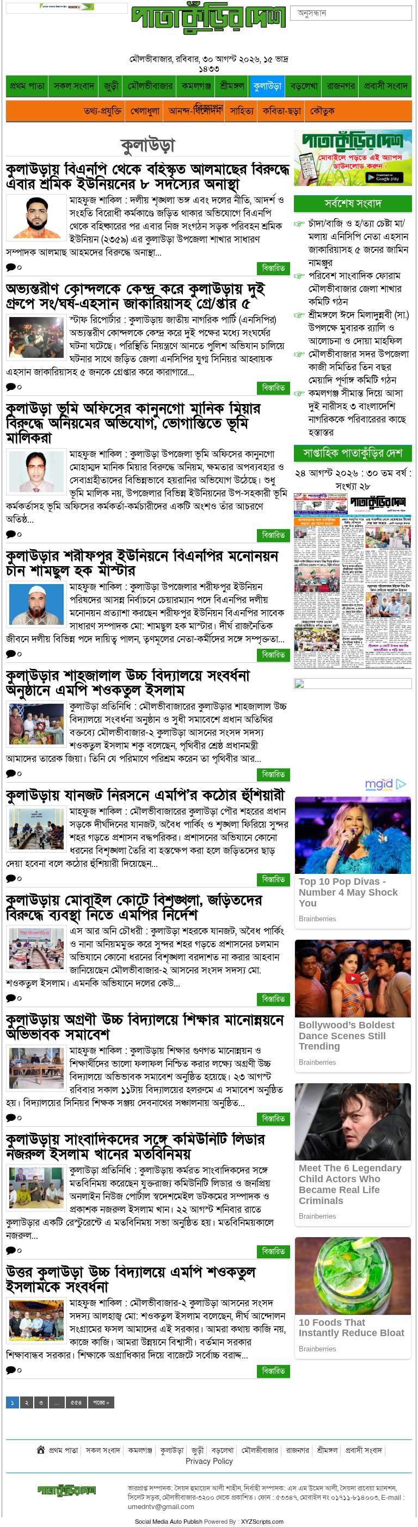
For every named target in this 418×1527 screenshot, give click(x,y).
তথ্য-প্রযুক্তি (102, 111)
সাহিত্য (242, 111)
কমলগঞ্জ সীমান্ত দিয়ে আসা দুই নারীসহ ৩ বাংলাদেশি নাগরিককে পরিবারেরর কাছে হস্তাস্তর (357, 413)
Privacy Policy (209, 1461)
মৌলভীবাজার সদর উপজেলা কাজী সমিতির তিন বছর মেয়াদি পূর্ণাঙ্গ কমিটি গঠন (359, 367)
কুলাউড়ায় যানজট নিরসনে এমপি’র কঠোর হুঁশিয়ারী (145, 795)
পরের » (101, 1403)
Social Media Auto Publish (168, 1522)
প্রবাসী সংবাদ (386, 86)
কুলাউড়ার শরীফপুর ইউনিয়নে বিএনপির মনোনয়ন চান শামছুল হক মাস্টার (142, 563)
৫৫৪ (76, 1403)
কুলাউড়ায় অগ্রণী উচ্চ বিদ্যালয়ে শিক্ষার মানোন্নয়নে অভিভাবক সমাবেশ (145, 1027)
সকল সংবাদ (74, 86)
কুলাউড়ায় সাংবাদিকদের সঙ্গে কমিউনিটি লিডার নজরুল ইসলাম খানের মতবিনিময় (135, 1147)
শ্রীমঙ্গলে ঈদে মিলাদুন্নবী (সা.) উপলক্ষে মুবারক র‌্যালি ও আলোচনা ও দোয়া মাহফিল (359, 328)
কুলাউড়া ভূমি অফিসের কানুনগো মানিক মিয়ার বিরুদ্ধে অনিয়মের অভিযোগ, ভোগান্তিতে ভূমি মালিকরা (133, 423)
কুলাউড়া (267, 86)
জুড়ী (111, 86)
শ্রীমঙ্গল (232, 86)
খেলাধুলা (145, 111)
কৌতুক (322, 111)
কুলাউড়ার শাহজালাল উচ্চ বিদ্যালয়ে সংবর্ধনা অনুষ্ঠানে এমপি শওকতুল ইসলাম (128, 683)
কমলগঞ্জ (196, 86)
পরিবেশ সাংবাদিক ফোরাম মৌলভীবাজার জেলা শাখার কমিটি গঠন (355, 289)
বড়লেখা (304, 86)
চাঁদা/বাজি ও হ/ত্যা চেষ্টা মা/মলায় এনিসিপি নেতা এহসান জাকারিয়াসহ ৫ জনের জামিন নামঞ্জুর (358, 243)
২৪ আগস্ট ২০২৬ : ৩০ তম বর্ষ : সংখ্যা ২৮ (353, 480)
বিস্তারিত (273, 268)
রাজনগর (341, 86)
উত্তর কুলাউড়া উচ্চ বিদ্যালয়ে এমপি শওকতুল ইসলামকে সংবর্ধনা (130, 1279)
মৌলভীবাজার (150, 86)
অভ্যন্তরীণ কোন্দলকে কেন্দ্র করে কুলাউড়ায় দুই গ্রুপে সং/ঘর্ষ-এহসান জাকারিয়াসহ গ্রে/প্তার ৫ (135, 296)
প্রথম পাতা (27, 86)
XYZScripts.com (262, 1522)
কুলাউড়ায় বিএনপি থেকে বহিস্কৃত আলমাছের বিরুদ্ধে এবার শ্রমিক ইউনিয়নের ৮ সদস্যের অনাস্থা (148, 177)
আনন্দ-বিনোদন (195, 111)
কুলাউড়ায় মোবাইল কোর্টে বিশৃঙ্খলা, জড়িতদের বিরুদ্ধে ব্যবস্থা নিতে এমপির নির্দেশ (134, 907)
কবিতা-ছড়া (282, 111)
